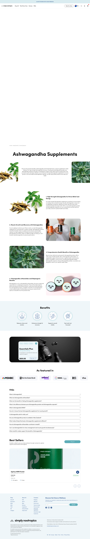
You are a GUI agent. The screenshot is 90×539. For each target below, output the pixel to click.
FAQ (23, 499)
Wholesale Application (36, 509)
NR (11, 508)
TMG (11, 507)
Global (56, 534)
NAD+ (11, 505)
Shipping (35, 499)
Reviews (23, 505)
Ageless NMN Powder (18, 471)
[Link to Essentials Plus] (36, 343)
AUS (49, 534)
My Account (36, 503)
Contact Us (36, 513)
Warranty (35, 501)
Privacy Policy (67, 534)
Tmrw (59, 534)
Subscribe (73, 504)
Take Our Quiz (69, 6)
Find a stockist (36, 507)
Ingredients (16, 145)
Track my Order (37, 505)
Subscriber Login (37, 512)
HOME (10, 145)
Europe (52, 534)
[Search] (81, 6)
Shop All (12, 499)
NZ (47, 534)
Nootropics (12, 501)
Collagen (12, 510)
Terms (62, 534)
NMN (11, 503)
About (23, 501)
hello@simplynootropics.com (53, 526)
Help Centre (24, 510)
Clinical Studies (25, 508)
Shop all (72, 441)
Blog (23, 503)
